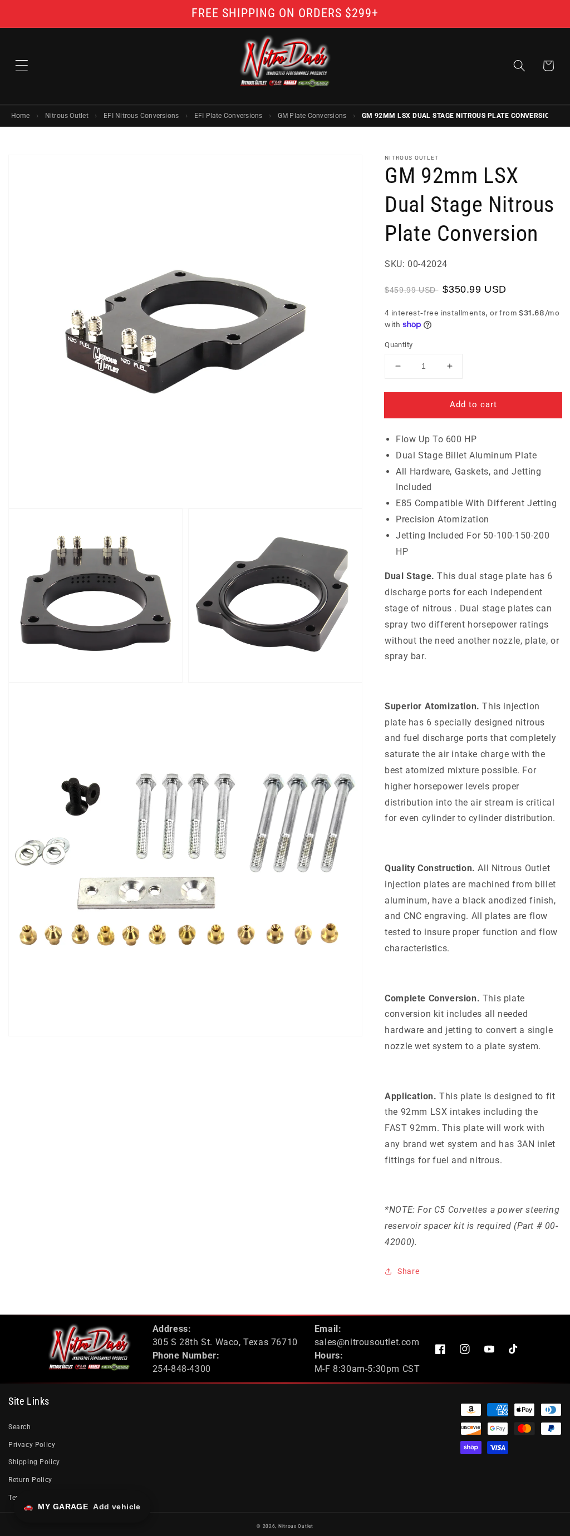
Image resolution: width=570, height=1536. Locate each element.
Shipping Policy (34, 1462)
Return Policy (30, 1480)
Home (20, 116)
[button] (21, 65)
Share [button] (408, 1271)
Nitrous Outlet (67, 116)
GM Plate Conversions (312, 116)
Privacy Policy (31, 1445)
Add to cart (473, 404)
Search (19, 1427)
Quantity (398, 344)
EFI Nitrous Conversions (141, 116)
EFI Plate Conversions (228, 116)
